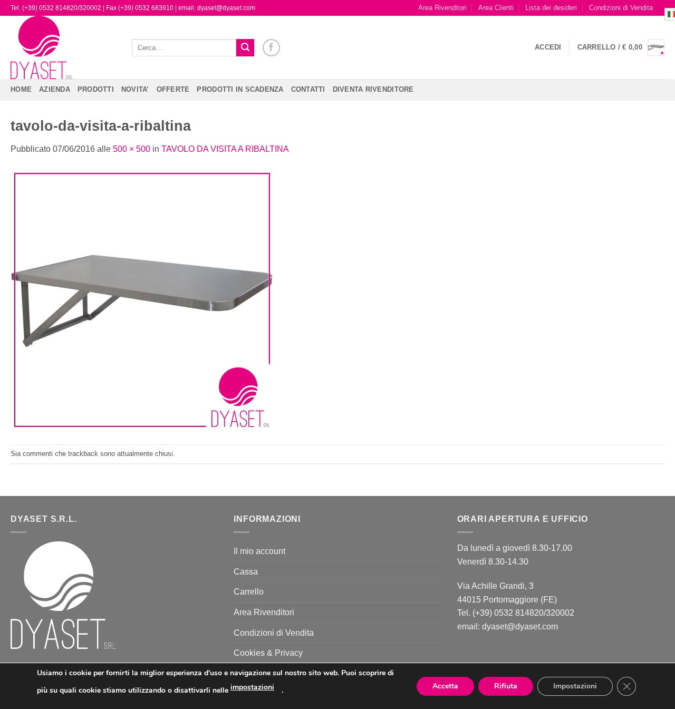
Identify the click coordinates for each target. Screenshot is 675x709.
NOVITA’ (135, 89)
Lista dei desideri (551, 8)
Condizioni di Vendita (621, 8)
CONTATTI (308, 89)
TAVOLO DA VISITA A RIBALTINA (225, 148)
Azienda (54, 89)
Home (21, 89)
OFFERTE (173, 89)
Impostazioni (575, 686)
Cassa (246, 571)
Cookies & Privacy (268, 652)
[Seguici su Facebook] (271, 47)
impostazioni (252, 687)
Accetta (445, 686)
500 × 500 (131, 148)
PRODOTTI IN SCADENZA (240, 89)
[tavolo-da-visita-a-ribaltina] (142, 299)
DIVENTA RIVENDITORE (373, 89)
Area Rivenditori (442, 8)
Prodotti (96, 89)
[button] (548, 47)
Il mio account (259, 551)
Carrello (249, 591)
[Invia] (245, 48)
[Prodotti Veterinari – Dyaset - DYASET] (63, 47)
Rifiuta (505, 686)
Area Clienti (496, 8)
